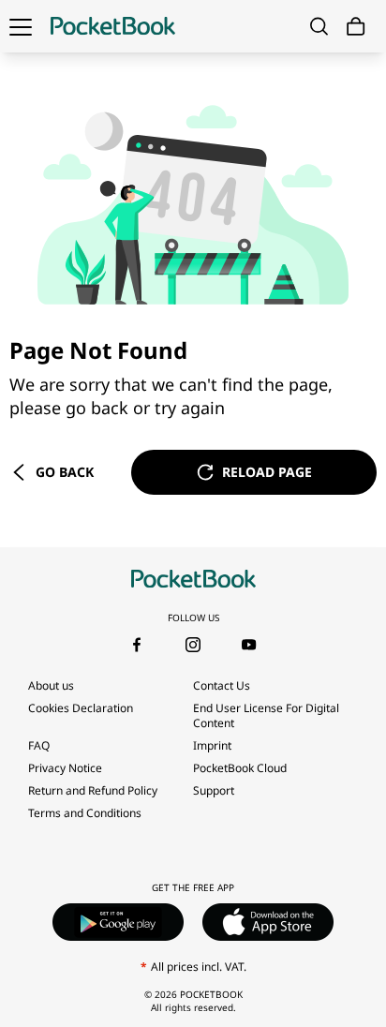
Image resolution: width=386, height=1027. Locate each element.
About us (51, 685)
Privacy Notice (65, 768)
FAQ (39, 745)
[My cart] (356, 27)
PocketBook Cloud (240, 768)
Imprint (212, 745)
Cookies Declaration (80, 708)
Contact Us (221, 685)
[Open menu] (20, 26)
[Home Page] (113, 26)
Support (213, 790)
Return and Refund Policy (92, 790)
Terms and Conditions (84, 813)
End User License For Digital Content (266, 715)
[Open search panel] (319, 26)
